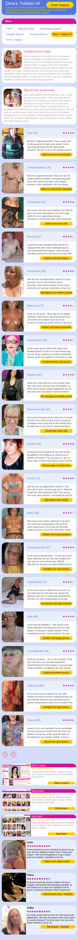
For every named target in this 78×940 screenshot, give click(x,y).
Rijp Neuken (61, 808)
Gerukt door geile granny (56, 741)
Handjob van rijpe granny (56, 707)
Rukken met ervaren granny (56, 534)
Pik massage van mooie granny (56, 396)
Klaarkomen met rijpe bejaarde (56, 603)
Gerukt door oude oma (56, 431)
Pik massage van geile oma (56, 465)
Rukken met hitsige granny (56, 638)
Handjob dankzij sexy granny (56, 361)
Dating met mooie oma (56, 223)
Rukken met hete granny (56, 258)
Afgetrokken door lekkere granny (56, 292)
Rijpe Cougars (61, 783)
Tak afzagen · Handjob (58, 926)
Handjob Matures (15, 34)
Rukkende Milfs (26, 28)
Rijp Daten (61, 834)
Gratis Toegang (60, 4)
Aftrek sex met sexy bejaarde (56, 154)
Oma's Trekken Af (62, 34)
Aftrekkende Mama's (50, 28)
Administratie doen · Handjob (58, 894)
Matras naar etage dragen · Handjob (57, 861)
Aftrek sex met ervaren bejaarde (56, 189)
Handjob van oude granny (56, 569)
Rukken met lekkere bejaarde (56, 327)
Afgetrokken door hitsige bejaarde (56, 500)
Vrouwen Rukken (38, 34)
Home (9, 28)
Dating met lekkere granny (56, 672)
